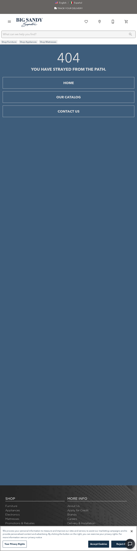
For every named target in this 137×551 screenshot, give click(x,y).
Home (68, 83)
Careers (72, 519)
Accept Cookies (98, 544)
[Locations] (100, 22)
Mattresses (12, 519)
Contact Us (69, 111)
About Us (73, 506)
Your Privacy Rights (15, 544)
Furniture (11, 506)
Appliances (12, 510)
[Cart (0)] (126, 22)
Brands (72, 514)
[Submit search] (130, 34)
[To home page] (29, 22)
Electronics (12, 514)
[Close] (131, 531)
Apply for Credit (77, 510)
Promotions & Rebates (20, 523)
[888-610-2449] (113, 22)
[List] (86, 22)
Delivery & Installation (81, 523)
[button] (60, 2)
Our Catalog (68, 97)
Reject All (121, 544)
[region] (68, 538)
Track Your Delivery (70, 8)
